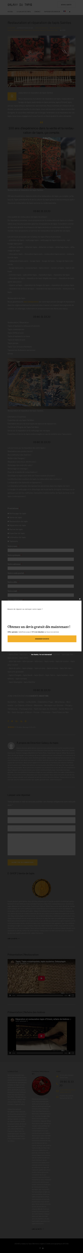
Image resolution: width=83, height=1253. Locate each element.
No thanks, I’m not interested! (41, 654)
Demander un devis (42, 639)
